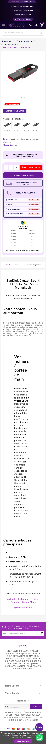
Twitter (34, 599)
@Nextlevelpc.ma (23, 607)
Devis (39, 727)
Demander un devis (15, 111)
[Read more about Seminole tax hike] (41, 633)
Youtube (15, 602)
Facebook (10, 599)
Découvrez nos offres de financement (23, 250)
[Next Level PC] (17, 25)
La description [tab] (12, 265)
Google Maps (29, 602)
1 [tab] (21, 97)
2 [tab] (24, 97)
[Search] (41, 32)
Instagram (23, 599)
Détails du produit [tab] (34, 265)
